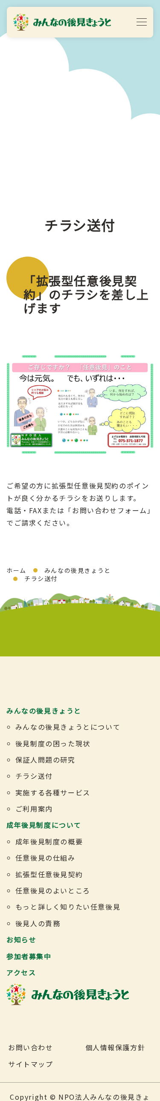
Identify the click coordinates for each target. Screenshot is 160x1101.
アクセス (21, 972)
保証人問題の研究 (45, 759)
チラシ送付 (34, 776)
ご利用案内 (34, 808)
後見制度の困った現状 (52, 743)
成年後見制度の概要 (49, 841)
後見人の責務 (38, 923)
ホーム (16, 570)
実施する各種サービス (52, 792)
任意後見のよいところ (52, 890)
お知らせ (21, 939)
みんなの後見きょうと (77, 570)
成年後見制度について (43, 825)
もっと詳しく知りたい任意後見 (67, 907)
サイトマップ (30, 1064)
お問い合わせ (30, 1047)
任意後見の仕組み (45, 857)
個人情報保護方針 (115, 1047)
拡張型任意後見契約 (49, 874)
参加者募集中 (29, 956)
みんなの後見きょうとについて (67, 727)
